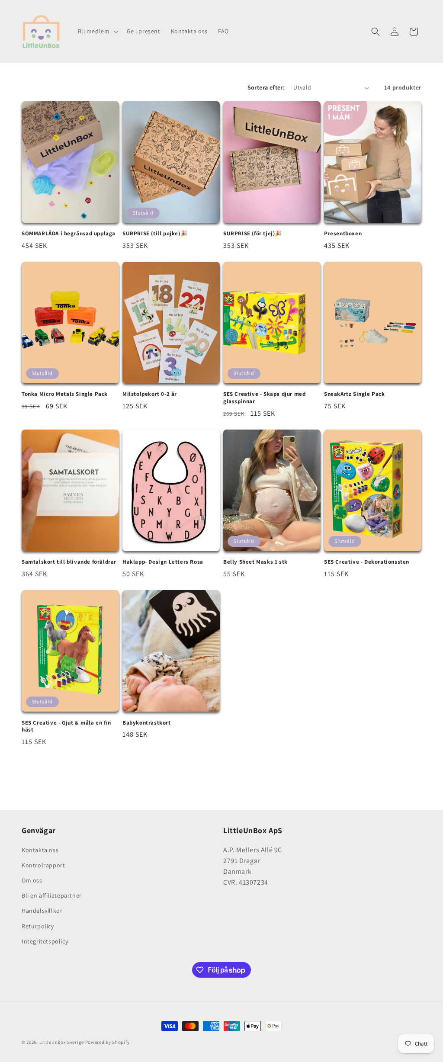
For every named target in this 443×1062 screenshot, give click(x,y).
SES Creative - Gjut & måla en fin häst (66, 726)
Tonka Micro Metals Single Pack (65, 394)
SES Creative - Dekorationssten (366, 561)
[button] (97, 31)
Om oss (32, 880)
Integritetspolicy (45, 941)
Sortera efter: (266, 87)
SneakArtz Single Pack (354, 394)
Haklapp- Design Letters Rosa (162, 561)
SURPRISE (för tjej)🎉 (252, 233)
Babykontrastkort (146, 722)
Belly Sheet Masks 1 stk (255, 561)
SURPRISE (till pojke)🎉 (154, 233)
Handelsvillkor (42, 910)
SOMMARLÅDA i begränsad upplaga (69, 233)
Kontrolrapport (43, 865)
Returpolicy (38, 926)
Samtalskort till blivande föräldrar (69, 561)
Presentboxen (343, 233)
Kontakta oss (40, 850)
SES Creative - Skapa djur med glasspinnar (264, 398)
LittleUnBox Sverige (61, 1042)
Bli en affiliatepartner (52, 895)
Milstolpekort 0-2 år (149, 394)
